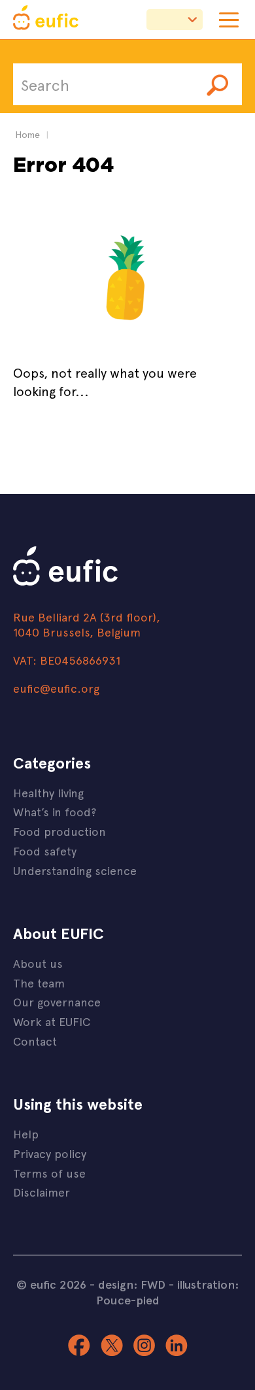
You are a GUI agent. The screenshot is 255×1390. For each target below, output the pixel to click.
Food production (59, 831)
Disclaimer (41, 1191)
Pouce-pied (128, 1299)
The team (39, 982)
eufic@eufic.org (56, 688)
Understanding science (75, 870)
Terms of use (49, 1173)
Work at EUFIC (51, 1021)
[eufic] (45, 19)
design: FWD (131, 1284)
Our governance (57, 1001)
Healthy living (48, 792)
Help (26, 1133)
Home (27, 134)
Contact (35, 1041)
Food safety (44, 850)
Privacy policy (49, 1153)
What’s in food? (54, 811)
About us (38, 963)
